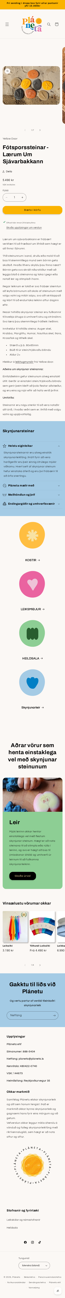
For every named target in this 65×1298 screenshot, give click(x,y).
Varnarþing (34, 1288)
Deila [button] (9, 171)
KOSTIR (30, 560)
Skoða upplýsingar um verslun (24, 227)
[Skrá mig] (54, 1015)
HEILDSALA (30, 658)
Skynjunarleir (31, 707)
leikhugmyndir (24, 361)
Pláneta (16, 1277)
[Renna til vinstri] (25, 130)
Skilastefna (29, 1277)
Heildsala (12, 1228)
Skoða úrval (22, 876)
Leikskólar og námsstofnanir (23, 1220)
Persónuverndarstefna (49, 1277)
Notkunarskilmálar (16, 1282)
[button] (7, 24)
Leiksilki (8, 946)
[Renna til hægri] (40, 130)
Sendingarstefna (37, 1282)
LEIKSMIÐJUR (31, 609)
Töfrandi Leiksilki (40, 946)
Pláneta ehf (55, 1282)
